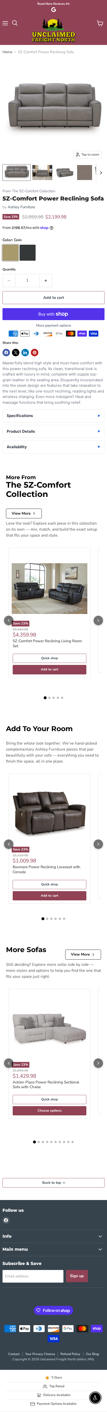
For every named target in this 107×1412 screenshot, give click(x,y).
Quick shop (49, 658)
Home (7, 52)
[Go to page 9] (68, 1142)
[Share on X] (15, 352)
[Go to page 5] (62, 698)
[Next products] (98, 620)
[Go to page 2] (49, 698)
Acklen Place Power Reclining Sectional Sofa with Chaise (46, 1085)
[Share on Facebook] (6, 352)
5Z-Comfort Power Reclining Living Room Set (47, 643)
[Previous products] (8, 620)
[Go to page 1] (45, 697)
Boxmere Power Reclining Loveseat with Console (46, 869)
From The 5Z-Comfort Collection (28, 191)
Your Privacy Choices (40, 1354)
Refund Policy (70, 1354)
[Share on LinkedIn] (25, 352)
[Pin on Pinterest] (34, 352)
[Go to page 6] (64, 919)
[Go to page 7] (60, 1142)
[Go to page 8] (64, 1142)
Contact (14, 1354)
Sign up (77, 1276)
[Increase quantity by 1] (46, 280)
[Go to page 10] (72, 1142)
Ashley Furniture (21, 206)
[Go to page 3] (54, 698)
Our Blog (92, 1354)
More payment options (53, 326)
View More (21, 513)
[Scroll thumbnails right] (100, 173)
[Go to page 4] (58, 698)
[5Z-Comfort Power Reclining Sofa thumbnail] (16, 173)
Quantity (9, 269)
